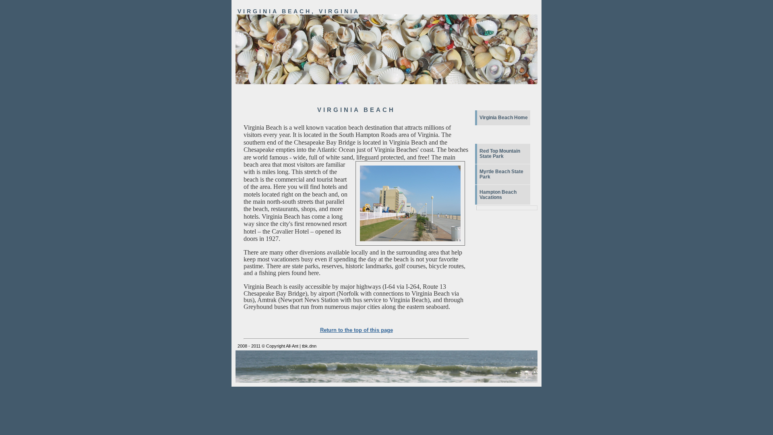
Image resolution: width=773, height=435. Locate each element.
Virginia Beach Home (504, 117)
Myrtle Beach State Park (501, 174)
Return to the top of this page (356, 330)
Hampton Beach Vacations (498, 194)
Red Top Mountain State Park (500, 153)
